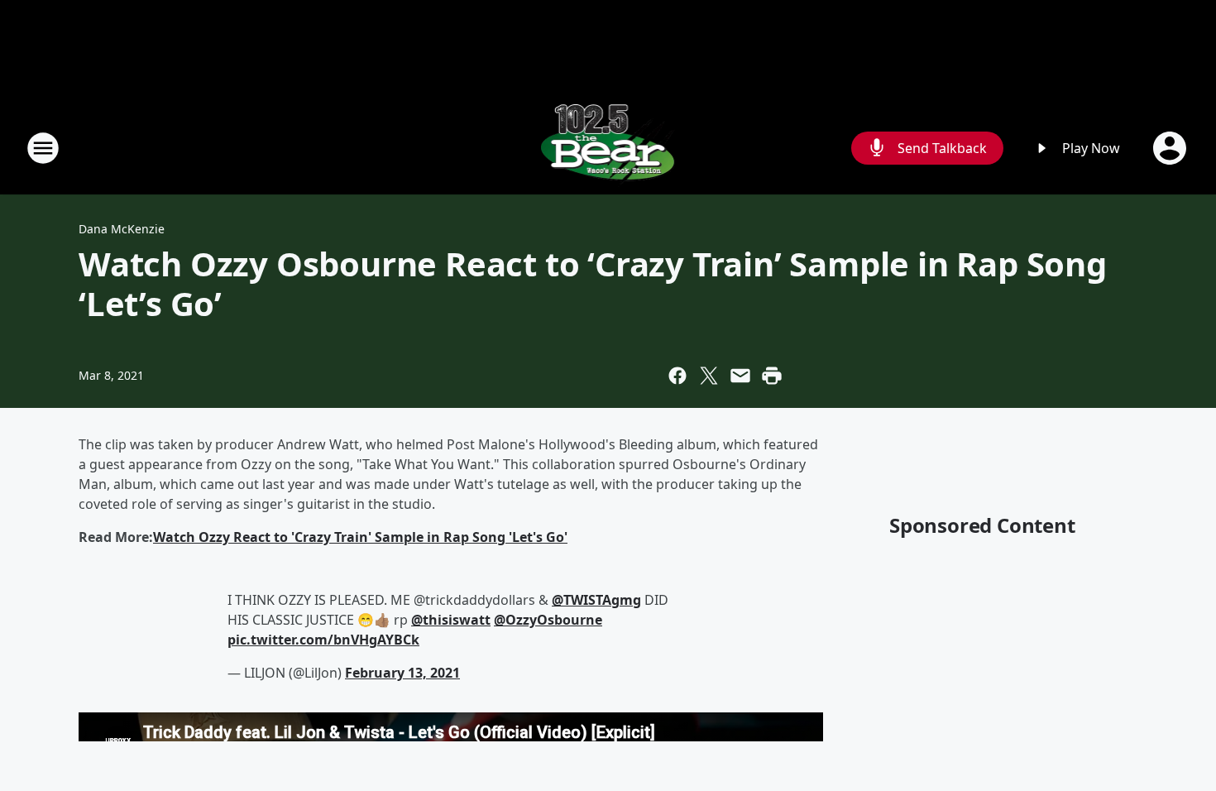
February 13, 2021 (402, 673)
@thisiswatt (451, 620)
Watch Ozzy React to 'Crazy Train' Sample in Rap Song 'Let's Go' (360, 537)
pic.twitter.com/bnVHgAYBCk (323, 639)
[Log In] (1171, 148)
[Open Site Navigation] (43, 148)
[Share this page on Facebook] (677, 375)
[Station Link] (608, 147)
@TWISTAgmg (596, 600)
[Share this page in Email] (740, 375)
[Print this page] (771, 375)
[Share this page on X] (709, 375)
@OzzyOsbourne (548, 620)
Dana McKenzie (122, 229)
